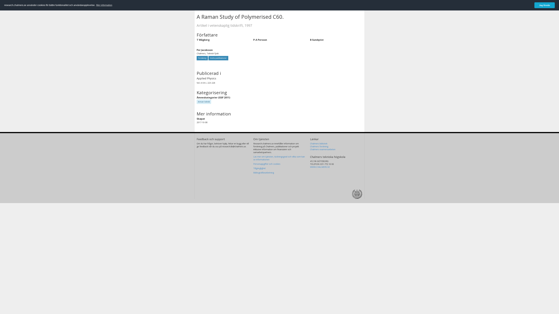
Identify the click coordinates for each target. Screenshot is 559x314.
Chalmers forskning (319, 146)
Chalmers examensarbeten (322, 149)
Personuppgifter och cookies (266, 164)
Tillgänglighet (259, 168)
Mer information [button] (104, 5)
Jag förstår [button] (544, 5)
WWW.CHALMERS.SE (320, 167)
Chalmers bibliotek (318, 143)
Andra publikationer (218, 58)
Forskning (202, 58)
